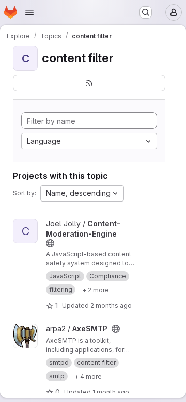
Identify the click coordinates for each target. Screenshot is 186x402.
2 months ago (111, 305)
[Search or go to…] (146, 12)
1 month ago (110, 392)
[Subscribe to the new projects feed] (89, 83)
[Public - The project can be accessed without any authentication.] (50, 243)
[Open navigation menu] (29, 12)
